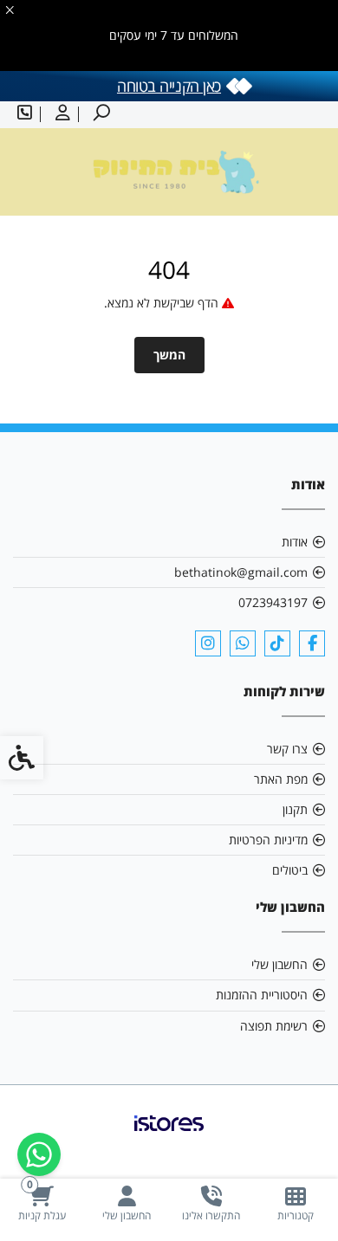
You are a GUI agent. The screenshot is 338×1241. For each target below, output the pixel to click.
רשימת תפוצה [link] (274, 1026)
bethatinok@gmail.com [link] (241, 572)
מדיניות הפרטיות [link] (268, 839)
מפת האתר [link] (281, 779)
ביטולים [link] (290, 870)
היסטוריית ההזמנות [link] (262, 994)
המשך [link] (169, 354)
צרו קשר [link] (287, 748)
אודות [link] (295, 541)
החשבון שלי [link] (279, 964)
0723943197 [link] (273, 602)
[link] (296, 1203)
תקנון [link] (295, 809)
